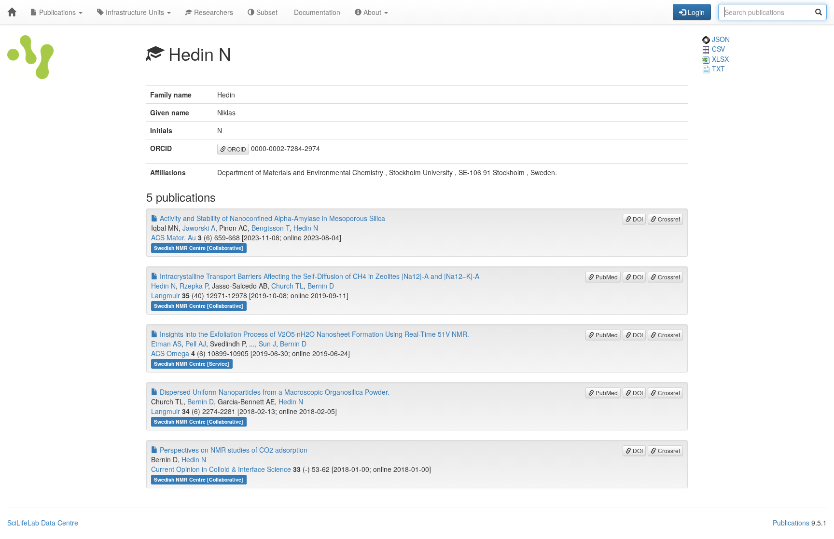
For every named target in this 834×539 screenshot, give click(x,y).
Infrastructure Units (135, 12)
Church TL (287, 285)
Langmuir (165, 295)
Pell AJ (195, 343)
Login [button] (695, 12)
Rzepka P (194, 285)
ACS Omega (170, 353)
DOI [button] (637, 219)
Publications (57, 12)
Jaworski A (198, 228)
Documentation (316, 12)
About (372, 12)
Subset (266, 12)
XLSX (719, 59)
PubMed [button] (606, 277)
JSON (720, 39)
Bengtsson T (270, 228)
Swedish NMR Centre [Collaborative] (198, 247)
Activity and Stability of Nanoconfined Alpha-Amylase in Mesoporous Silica (271, 218)
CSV (717, 49)
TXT (717, 68)
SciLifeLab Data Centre (42, 522)
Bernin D (320, 285)
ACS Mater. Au (173, 237)
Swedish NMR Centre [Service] (191, 363)
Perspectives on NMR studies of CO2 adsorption (232, 450)
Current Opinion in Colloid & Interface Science (221, 469)
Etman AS (166, 343)
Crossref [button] (668, 219)
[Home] (11, 12)
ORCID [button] (236, 149)
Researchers (212, 12)
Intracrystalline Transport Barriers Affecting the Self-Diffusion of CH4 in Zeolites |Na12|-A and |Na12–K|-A (318, 276)
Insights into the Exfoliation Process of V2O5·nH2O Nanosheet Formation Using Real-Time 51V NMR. (313, 334)
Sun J (267, 343)
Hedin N (305, 228)
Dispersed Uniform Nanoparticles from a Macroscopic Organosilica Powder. (273, 392)
